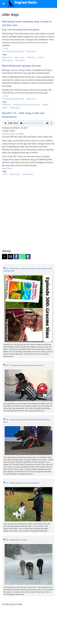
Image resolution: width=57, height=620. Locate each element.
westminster (27, 174)
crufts (4, 174)
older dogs (19, 57)
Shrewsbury (7, 60)
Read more (31, 51)
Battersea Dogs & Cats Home (26, 105)
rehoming (31, 57)
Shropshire (20, 60)
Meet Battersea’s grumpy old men (21, 65)
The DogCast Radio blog (13, 51)
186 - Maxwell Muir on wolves (16, 540)
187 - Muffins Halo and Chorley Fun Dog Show (22, 483)
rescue (41, 57)
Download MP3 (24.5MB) (13, 134)
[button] (4, 256)
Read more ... (8, 168)
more (6, 48)
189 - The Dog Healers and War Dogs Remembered (24, 365)
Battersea (6, 105)
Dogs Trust (7, 57)
